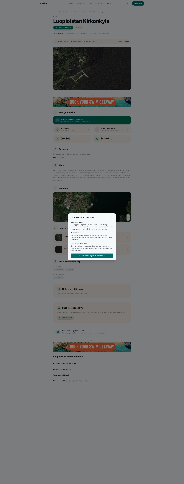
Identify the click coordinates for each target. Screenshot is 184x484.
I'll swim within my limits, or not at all (92, 256)
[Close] (111, 217)
